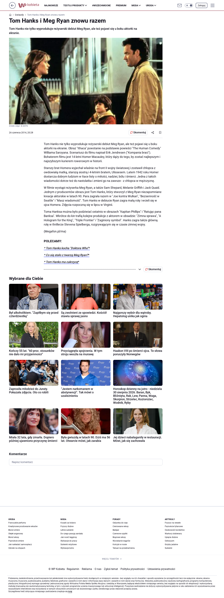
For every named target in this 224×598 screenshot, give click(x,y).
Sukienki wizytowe (69, 544)
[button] (189, 5)
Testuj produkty (73, 5)
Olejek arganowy (15, 533)
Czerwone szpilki (120, 533)
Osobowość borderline (174, 530)
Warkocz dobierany (173, 533)
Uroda (149, 5)
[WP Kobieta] (31, 5)
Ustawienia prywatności (160, 569)
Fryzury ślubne (67, 526)
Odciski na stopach (16, 548)
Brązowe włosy (119, 537)
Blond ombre (14, 530)
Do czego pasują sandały (72, 533)
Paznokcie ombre (16, 541)
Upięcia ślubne (171, 537)
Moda (135, 5)
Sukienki (168, 548)
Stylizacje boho (67, 548)
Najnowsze (51, 5)
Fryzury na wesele (173, 523)
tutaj (70, 591)
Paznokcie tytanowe (174, 526)
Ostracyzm (169, 541)
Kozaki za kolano (68, 523)
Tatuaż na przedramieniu (124, 548)
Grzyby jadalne (171, 544)
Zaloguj (201, 5)
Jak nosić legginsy (69, 537)
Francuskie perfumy (17, 523)
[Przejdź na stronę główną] (12, 7)
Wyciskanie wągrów (121, 541)
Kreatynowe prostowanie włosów (23, 526)
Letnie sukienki (67, 530)
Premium (121, 5)
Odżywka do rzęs (120, 523)
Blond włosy (13, 537)
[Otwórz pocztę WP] (179, 5)
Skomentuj (139, 132)
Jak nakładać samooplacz (20, 544)
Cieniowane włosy (121, 526)
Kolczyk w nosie (120, 544)
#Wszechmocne (101, 5)
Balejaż (116, 530)
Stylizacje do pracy (69, 541)
